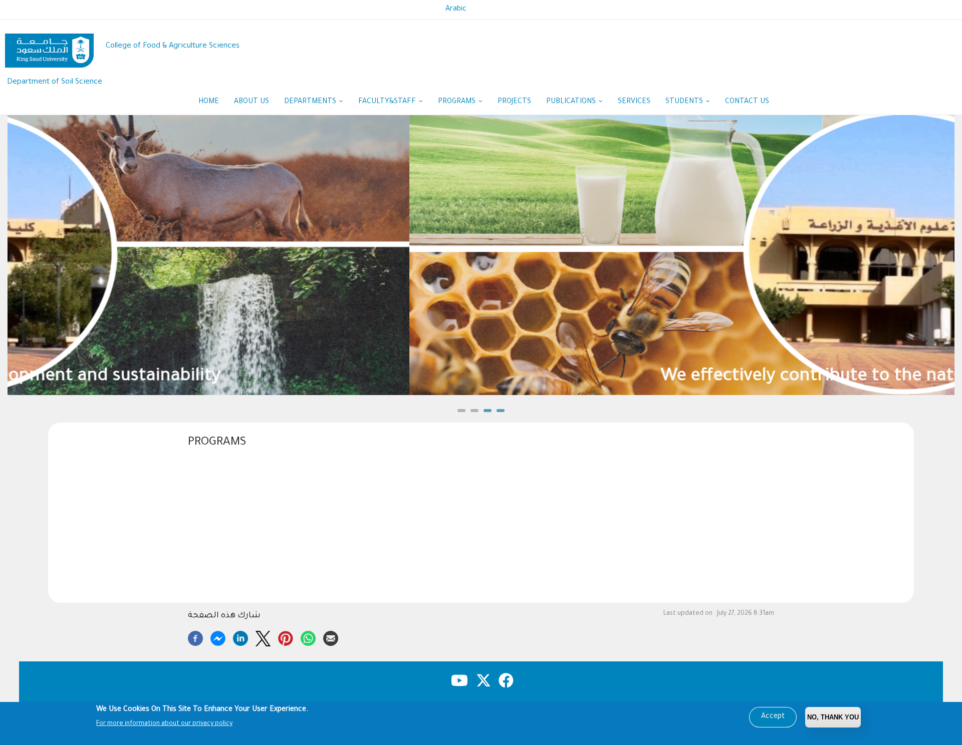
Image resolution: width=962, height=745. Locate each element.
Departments (311, 102)
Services (634, 102)
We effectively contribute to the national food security (481, 377)
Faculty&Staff (388, 102)
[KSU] (49, 47)
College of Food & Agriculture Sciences (172, 46)
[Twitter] (263, 636)
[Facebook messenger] (217, 636)
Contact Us (747, 102)
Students (685, 102)
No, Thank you (833, 717)
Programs (457, 102)
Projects (514, 102)
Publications (572, 102)
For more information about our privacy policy (164, 723)
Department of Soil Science (54, 82)
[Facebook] (195, 636)
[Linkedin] (240, 636)
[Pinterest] (285, 636)
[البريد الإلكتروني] (330, 636)
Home (208, 102)
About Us (251, 102)
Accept (773, 717)
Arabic (455, 10)
